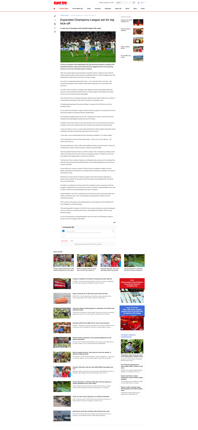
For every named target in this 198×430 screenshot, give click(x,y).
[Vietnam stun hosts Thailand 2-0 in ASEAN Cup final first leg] (138, 22)
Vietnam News (63, 8)
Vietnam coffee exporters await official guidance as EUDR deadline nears (132, 388)
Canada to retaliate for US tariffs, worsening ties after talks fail (92, 279)
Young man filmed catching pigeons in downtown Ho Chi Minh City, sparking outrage (93, 309)
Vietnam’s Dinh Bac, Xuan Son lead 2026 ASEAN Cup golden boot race (110, 269)
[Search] (134, 2)
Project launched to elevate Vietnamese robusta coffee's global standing (132, 377)
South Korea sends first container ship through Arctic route (91, 411)
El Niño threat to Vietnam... (126, 29)
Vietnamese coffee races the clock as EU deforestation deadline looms (132, 356)
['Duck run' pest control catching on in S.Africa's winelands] (62, 401)
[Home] (54, 9)
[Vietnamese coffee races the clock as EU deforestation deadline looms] (132, 346)
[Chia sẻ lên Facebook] (54, 20)
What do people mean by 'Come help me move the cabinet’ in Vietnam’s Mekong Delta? (86, 269)
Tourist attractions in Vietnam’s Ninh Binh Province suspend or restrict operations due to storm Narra (133, 269)
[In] (54, 31)
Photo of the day (132, 307)
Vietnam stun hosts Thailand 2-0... (126, 20)
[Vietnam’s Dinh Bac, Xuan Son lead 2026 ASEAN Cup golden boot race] (111, 260)
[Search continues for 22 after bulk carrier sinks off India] (62, 298)
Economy (98, 8)
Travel (89, 8)
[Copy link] (54, 16)
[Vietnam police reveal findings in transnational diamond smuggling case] (132, 295)
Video (135, 8)
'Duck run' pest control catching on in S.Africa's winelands (91, 396)
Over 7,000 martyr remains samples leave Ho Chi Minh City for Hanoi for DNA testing (132, 311)
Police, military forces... (125, 47)
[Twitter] (54, 24)
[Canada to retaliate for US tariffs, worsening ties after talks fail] (62, 283)
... (121, 38)
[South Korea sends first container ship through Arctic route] (62, 416)
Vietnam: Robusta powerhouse (128, 336)
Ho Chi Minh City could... (126, 56)
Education (108, 8)
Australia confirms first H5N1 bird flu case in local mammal (91, 323)
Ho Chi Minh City (78, 8)
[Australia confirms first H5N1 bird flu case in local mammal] (62, 327)
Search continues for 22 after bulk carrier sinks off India (90, 294)
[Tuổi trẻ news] (60, 3)
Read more (57, 252)
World (127, 8)
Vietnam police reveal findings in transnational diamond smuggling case (132, 284)
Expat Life (118, 8)
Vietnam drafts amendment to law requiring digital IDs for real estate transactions (63, 269)
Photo (143, 8)
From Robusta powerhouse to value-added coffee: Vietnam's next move (132, 366)
